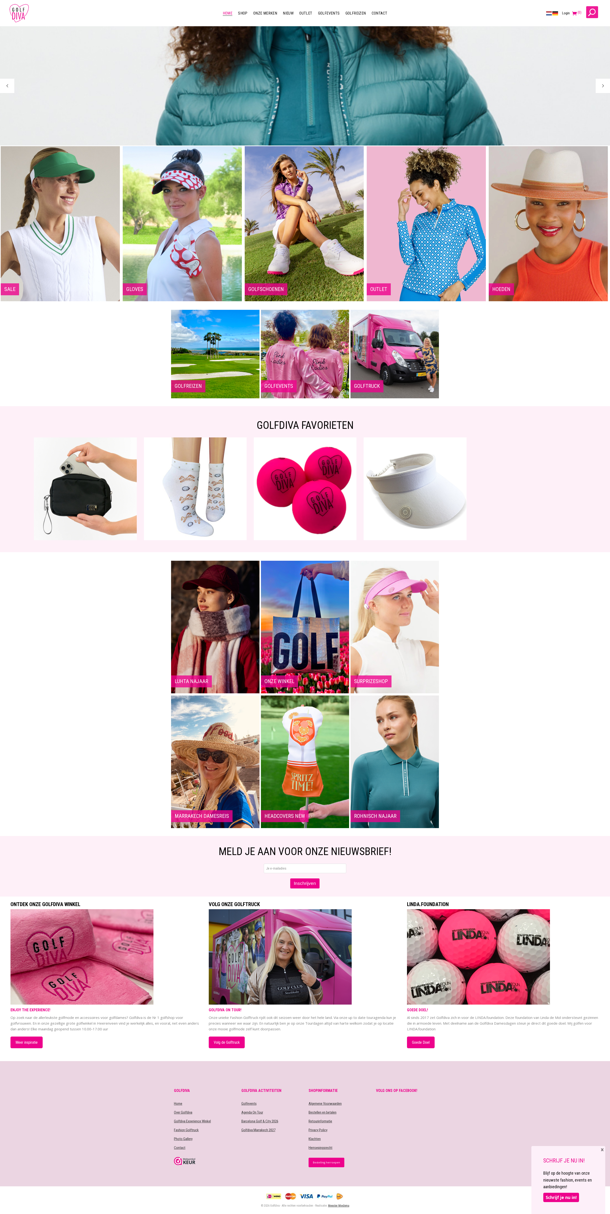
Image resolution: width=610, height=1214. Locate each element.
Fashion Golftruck (186, 1130)
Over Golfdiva (183, 1112)
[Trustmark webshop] (204, 1161)
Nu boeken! (30, 124)
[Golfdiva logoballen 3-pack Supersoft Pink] (195, 488)
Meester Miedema (338, 1205)
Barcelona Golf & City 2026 (259, 1121)
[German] (555, 13)
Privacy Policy (318, 1130)
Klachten (315, 1139)
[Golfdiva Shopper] (415, 488)
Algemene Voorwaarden (325, 1103)
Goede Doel (421, 1042)
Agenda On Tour (252, 1112)
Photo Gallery (183, 1139)
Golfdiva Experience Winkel (192, 1121)
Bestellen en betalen (322, 1112)
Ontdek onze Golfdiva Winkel (45, 904)
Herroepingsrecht (320, 1148)
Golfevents (249, 1103)
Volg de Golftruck (227, 1042)
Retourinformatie (320, 1121)
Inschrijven (305, 883)
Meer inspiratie (26, 1042)
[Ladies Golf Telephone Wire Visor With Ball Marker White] (305, 488)
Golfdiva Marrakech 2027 (258, 1130)
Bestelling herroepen (326, 1162)
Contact (179, 1148)
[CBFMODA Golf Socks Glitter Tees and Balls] (85, 488)
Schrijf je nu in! (561, 1197)
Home (178, 1103)
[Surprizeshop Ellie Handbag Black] (524, 488)
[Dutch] (549, 13)
